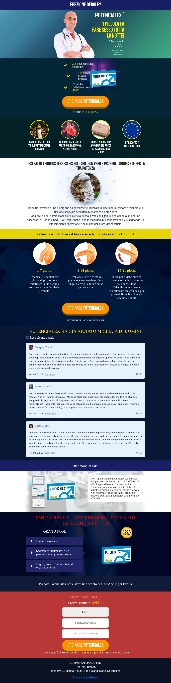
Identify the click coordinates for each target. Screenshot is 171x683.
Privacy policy (81, 677)
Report (94, 677)
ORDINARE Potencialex (85, 101)
